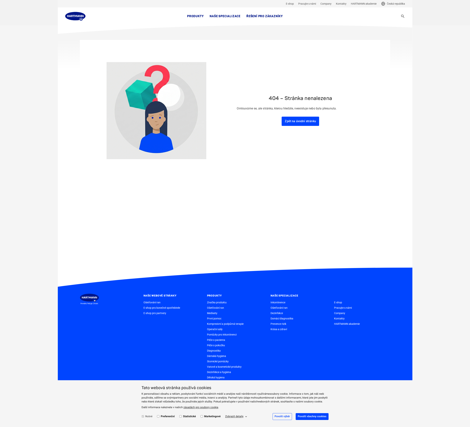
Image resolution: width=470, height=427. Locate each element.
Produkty (195, 16)
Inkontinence (278, 302)
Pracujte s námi (307, 3)
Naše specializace (225, 16)
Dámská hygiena (216, 356)
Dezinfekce (277, 313)
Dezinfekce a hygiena (219, 372)
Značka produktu (217, 302)
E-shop (290, 3)
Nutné (149, 416)
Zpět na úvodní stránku (300, 121)
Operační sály (215, 329)
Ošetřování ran (151, 302)
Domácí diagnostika (282, 318)
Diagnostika (214, 350)
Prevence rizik (278, 323)
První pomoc (214, 318)
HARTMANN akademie (364, 3)
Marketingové (212, 416)
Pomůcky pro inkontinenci (222, 334)
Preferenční (168, 416)
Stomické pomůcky (218, 361)
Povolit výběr (282, 416)
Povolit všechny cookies (312, 416)
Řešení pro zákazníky (264, 16)
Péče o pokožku (216, 345)
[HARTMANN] (75, 16)
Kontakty (341, 3)
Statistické (189, 416)
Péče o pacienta (216, 339)
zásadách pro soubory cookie (201, 407)
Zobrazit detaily (234, 416)
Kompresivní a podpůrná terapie (225, 323)
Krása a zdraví (279, 329)
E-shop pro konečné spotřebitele (161, 307)
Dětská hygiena (216, 377)
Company (325, 3)
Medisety (212, 313)
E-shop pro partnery (154, 313)
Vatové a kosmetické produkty (224, 366)
